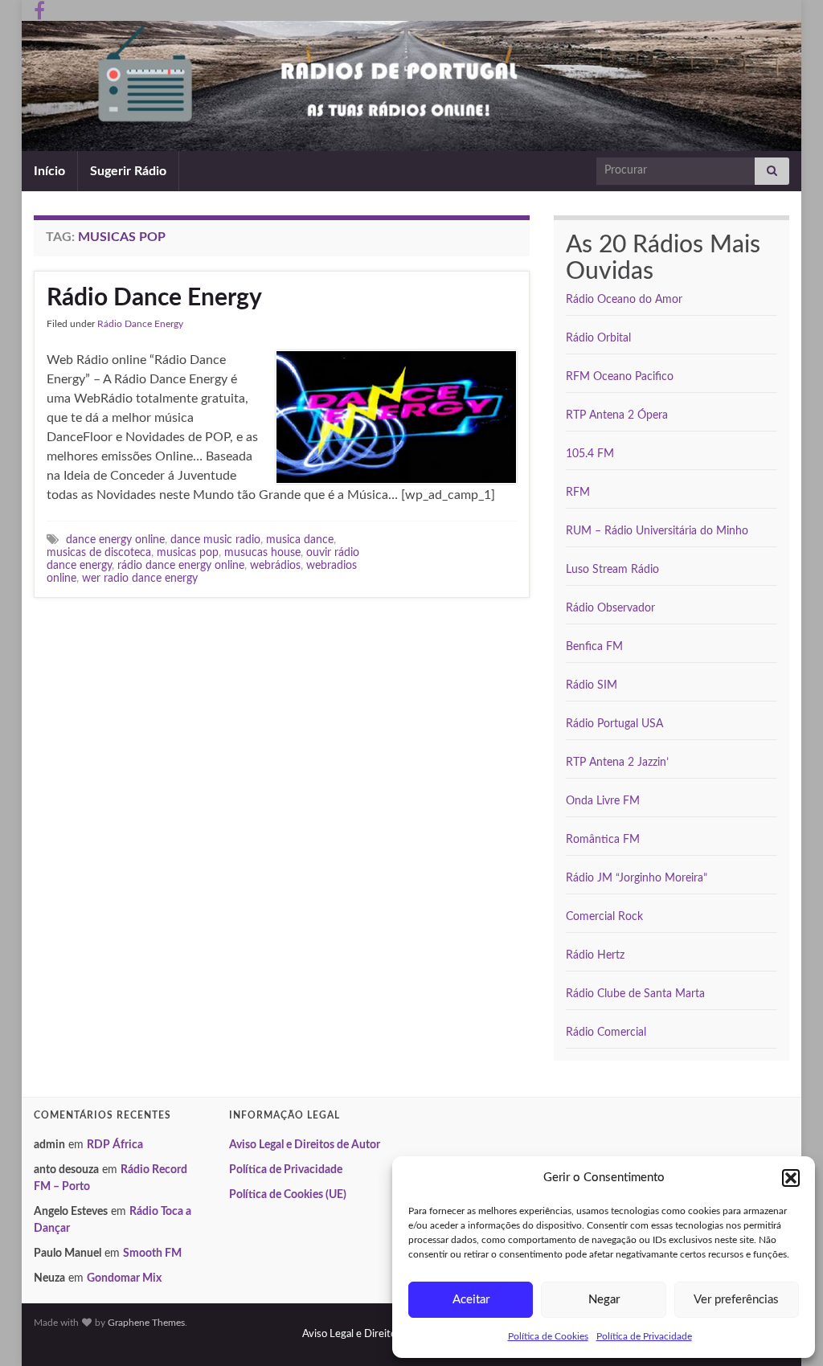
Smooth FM (152, 1253)
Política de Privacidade (644, 1336)
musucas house (262, 552)
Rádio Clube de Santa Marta (635, 994)
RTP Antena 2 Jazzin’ (617, 762)
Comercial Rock (604, 916)
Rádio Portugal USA (614, 724)
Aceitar (470, 1300)
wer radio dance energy (140, 578)
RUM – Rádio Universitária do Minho (657, 531)
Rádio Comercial (606, 1032)
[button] (791, 1178)
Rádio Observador (610, 608)
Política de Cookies (548, 1336)
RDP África (115, 1145)
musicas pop (188, 552)
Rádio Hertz (595, 955)
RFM (578, 492)
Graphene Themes (146, 1322)
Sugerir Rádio (128, 171)
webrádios (275, 565)
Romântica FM (603, 839)
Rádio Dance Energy (154, 298)
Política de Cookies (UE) (287, 1194)
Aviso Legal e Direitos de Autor (304, 1145)
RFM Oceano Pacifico (620, 376)
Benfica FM (594, 646)
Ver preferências (736, 1300)
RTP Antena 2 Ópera (617, 415)
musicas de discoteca (99, 552)
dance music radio (215, 540)
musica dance (300, 540)
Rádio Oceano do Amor (624, 299)
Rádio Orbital (598, 338)
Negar (604, 1300)
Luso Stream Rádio (612, 569)
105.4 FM (590, 454)
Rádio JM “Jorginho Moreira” (636, 878)
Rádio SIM (591, 685)
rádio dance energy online (180, 565)
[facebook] (39, 9)
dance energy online (115, 540)
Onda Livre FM (603, 801)
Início (49, 171)
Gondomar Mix (124, 1278)
